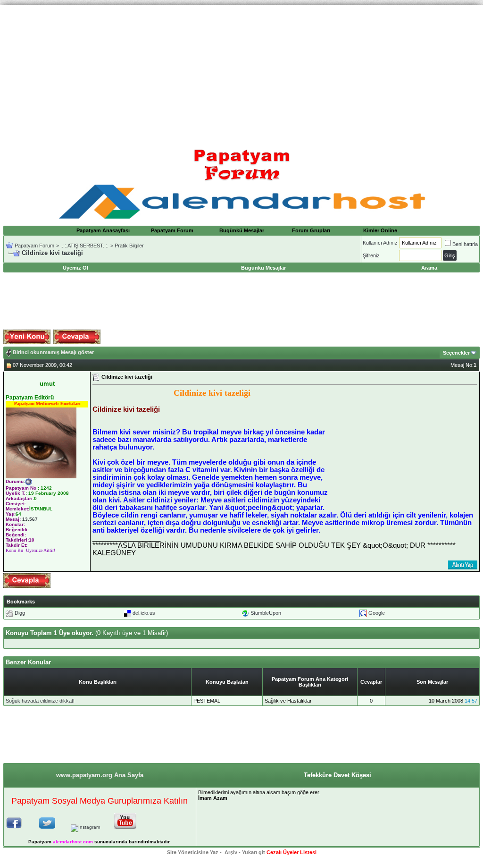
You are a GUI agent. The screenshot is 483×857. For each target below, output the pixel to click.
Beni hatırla (465, 244)
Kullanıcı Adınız (380, 243)
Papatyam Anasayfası (103, 230)
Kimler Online (380, 230)
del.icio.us (144, 613)
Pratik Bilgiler (129, 245)
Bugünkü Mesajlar (241, 230)
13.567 (30, 519)
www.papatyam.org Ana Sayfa (99, 775)
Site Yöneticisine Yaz (192, 852)
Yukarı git (253, 852)
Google (376, 613)
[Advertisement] (241, 71)
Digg (20, 613)
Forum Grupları (311, 230)
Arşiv (231, 852)
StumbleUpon (265, 613)
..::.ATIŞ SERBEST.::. (84, 245)
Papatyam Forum (172, 230)
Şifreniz (371, 255)
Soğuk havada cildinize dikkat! (40, 701)
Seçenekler (456, 353)
